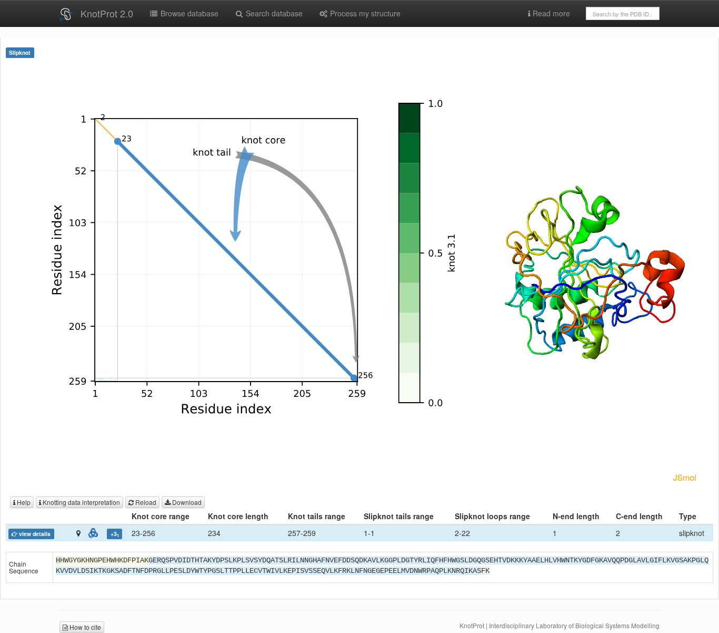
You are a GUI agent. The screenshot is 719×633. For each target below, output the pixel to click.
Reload (145, 502)
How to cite (84, 626)
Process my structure (364, 13)
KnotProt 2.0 (107, 13)
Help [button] (23, 502)
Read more (550, 13)
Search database (273, 13)
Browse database (188, 13)
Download (186, 502)
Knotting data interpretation (80, 502)
